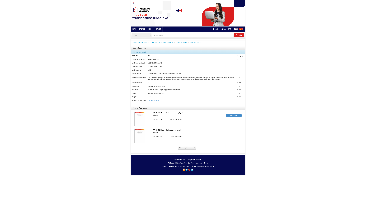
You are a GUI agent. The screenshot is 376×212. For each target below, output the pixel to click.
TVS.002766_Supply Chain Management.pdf (167, 130)
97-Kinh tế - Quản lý (181, 42)
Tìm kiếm (239, 35)
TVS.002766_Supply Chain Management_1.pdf (168, 113)
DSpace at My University (140, 42)
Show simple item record (187, 148)
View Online (233, 115)
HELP (149, 29)
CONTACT (157, 29)
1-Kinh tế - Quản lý (195, 42)
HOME (134, 29)
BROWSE (142, 29)
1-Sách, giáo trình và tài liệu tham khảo (161, 42)
